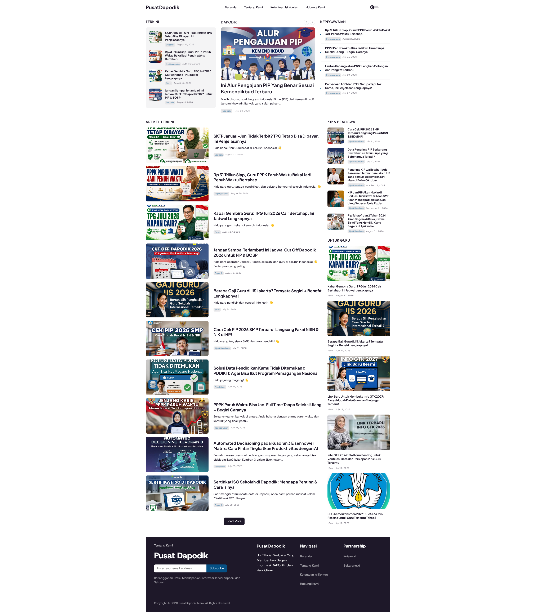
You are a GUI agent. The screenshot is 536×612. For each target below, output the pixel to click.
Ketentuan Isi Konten (284, 7)
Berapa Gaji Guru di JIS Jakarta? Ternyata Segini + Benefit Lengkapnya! (355, 343)
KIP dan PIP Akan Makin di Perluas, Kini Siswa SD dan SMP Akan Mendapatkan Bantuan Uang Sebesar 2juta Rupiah (368, 198)
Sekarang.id (352, 565)
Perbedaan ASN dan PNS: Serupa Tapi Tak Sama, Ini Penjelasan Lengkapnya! (353, 86)
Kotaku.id (350, 556)
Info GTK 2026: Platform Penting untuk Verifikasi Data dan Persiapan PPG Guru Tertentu (354, 458)
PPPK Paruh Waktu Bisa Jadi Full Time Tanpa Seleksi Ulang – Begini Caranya (354, 50)
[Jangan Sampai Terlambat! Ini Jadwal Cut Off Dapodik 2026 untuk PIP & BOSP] (155, 100)
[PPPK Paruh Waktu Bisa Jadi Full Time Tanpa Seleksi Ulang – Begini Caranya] (177, 432)
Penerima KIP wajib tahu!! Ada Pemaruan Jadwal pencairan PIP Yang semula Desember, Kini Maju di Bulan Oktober (369, 175)
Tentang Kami (253, 7)
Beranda (231, 7)
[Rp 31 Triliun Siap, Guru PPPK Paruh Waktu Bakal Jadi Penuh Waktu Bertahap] (155, 61)
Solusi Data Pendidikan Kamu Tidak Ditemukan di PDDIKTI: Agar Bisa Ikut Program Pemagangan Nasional (266, 370)
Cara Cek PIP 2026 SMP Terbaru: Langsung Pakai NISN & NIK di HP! (368, 133)
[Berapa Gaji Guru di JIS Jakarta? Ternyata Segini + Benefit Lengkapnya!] (177, 316)
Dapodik (170, 44)
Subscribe (217, 568)
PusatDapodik (162, 7)
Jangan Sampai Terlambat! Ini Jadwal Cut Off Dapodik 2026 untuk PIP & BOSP (189, 94)
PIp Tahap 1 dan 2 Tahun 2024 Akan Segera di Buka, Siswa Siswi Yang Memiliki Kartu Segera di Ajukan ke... (367, 221)
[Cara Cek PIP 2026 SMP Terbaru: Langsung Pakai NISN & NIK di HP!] (177, 355)
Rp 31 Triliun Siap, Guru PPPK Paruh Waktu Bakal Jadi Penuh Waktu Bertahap (188, 55)
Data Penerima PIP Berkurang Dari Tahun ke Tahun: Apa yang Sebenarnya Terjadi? (368, 153)
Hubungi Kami (315, 7)
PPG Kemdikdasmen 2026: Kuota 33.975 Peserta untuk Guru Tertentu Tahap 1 (355, 515)
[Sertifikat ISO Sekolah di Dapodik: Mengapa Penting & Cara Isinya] (177, 510)
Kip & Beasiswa (222, 348)
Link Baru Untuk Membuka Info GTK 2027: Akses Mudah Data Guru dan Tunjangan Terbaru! (355, 400)
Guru (168, 83)
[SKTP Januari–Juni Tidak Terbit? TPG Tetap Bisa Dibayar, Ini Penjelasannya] (155, 42)
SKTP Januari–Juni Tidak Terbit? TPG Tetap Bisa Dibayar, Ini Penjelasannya (188, 36)
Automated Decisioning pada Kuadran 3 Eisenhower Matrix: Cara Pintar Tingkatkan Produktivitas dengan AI (266, 446)
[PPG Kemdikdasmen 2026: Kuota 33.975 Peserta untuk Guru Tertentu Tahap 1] (358, 507)
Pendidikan (220, 387)
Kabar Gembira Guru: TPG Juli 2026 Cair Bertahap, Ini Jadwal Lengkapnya (188, 74)
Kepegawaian (173, 64)
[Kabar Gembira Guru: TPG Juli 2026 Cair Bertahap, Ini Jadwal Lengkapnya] (155, 81)
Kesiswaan (220, 466)
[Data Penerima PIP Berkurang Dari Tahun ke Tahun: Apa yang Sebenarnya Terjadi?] (335, 163)
